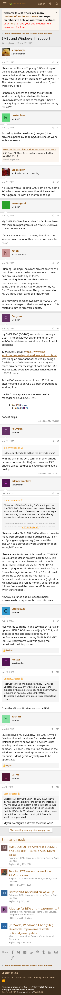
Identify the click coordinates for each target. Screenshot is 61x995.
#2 (58, 127)
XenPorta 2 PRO (9, 992)
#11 (57, 729)
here (13, 23)
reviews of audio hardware (21, 16)
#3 (58, 182)
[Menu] (5, 4)
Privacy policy (41, 977)
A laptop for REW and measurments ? (34, 908)
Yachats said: (10, 793)
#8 (58, 493)
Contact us (7, 977)
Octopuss (13, 895)
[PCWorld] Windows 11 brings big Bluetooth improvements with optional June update (31, 929)
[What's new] (50, 4)
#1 (58, 62)
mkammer (14, 858)
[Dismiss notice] (56, 13)
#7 (58, 441)
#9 (58, 621)
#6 (58, 328)
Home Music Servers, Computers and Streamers (33, 913)
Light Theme (11, 972)
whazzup (13, 936)
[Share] (53, 62)
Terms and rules (24, 977)
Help (52, 977)
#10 (57, 672)
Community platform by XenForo (29, 987)
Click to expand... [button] (30, 527)
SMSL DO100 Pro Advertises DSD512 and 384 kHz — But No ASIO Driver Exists (33, 851)
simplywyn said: (12, 447)
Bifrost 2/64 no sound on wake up (31, 892)
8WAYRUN (38, 992)
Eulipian (12, 878)
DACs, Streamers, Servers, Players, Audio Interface (34, 859)
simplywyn (9, 43)
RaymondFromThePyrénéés (22, 911)
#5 (58, 263)
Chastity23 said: (12, 678)
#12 (57, 787)
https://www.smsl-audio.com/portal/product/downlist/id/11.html (29, 353)
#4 (58, 215)
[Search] (57, 4)
